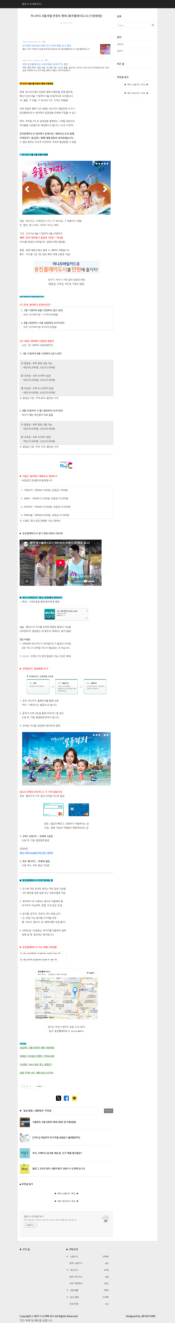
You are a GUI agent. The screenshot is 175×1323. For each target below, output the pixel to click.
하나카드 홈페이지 (77, 1031)
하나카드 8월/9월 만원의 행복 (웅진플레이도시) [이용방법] (66, 16)
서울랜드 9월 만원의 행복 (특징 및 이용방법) (54, 1122)
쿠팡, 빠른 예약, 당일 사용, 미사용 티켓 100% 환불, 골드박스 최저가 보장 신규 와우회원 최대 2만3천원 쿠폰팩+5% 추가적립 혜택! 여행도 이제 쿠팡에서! (65, 69)
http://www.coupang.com (33, 60)
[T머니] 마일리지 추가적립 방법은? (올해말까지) (56, 1137)
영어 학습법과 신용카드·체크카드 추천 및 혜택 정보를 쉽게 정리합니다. (50, 1220)
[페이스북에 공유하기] (66, 1098)
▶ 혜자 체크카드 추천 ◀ (66, 1201)
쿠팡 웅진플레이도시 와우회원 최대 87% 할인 (45, 64)
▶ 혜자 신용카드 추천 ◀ (66, 1193)
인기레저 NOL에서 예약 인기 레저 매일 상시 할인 (46, 45)
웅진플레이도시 (62, 1031)
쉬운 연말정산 (89, 1283)
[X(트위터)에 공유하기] (58, 1098)
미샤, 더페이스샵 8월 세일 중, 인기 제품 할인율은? (57, 1153)
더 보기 (108, 1110)
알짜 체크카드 (89, 1276)
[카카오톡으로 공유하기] (74, 1098)
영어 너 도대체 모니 (34, 1216)
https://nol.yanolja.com (31, 42)
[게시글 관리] (30, 1086)
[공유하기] (27, 1086)
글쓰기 (120, 51)
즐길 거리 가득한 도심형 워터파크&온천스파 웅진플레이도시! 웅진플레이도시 (56, 49)
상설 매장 (89, 1303)
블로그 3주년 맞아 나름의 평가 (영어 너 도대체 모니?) (58, 1168)
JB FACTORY (148, 1316)
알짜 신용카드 (89, 1263)
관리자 (120, 44)
